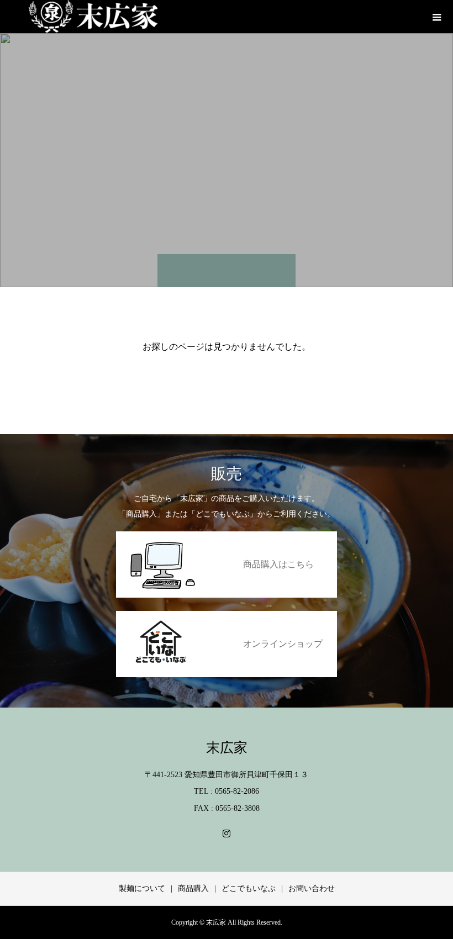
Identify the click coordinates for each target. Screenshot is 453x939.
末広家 (226, 747)
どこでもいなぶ (249, 888)
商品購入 (193, 888)
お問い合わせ (311, 888)
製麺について (142, 888)
